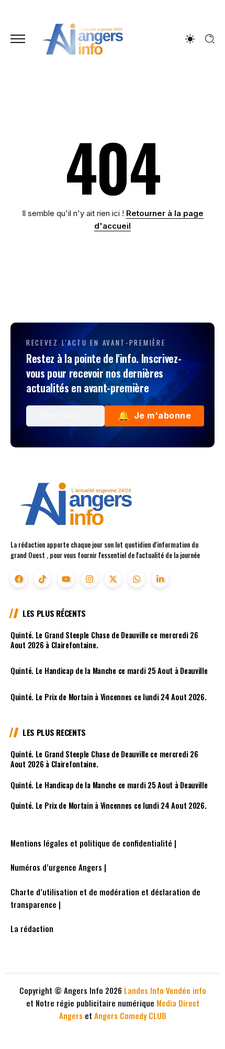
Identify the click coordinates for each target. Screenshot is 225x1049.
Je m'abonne (154, 415)
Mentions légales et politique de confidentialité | (93, 843)
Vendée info (186, 990)
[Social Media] (18, 579)
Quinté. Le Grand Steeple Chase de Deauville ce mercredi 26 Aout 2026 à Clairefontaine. (104, 639)
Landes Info (144, 990)
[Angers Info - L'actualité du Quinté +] (83, 38)
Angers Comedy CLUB (130, 1015)
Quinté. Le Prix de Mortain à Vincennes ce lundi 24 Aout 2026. (108, 696)
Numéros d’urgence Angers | (58, 867)
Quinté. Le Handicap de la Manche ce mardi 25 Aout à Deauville (109, 670)
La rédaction (31, 928)
